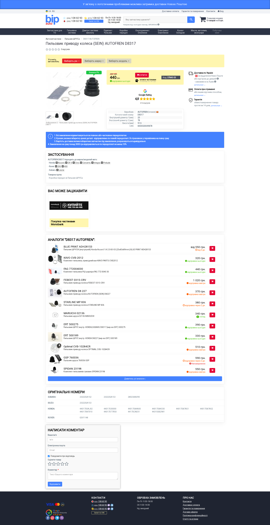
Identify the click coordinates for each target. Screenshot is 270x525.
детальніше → (199, 85)
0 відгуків (65, 49)
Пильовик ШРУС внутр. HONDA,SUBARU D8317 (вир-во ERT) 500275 (94, 327)
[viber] (62, 518)
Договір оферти (190, 512)
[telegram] (57, 518)
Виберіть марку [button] (93, 61)
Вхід (221, 11)
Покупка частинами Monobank (63, 223)
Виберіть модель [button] (118, 61)
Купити (143, 75)
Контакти (210, 11)
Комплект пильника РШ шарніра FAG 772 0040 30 (86, 272)
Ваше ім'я (52, 435)
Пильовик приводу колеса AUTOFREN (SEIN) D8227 (87, 294)
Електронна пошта (56, 445)
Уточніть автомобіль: (53, 60)
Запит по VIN (94, 21)
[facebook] (48, 518)
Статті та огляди (190, 519)
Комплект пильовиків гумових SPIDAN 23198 (84, 371)
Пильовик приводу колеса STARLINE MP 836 (84, 305)
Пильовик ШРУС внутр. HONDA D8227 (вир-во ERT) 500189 (90, 338)
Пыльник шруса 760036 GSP (76, 360)
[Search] (191, 19)
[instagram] (52, 518)
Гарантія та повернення (193, 11)
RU (53, 11)
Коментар (53, 470)
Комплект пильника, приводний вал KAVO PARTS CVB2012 (91, 260)
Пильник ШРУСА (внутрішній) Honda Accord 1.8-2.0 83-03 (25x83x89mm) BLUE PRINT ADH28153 (107, 249)
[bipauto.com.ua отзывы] (57, 513)
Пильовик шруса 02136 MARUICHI (79, 316)
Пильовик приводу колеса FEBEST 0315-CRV (84, 283)
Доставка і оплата (170, 11)
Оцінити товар (54, 460)
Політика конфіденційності (195, 515)
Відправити (55, 484)
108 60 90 (74, 18)
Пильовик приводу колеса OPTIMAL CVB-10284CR (87, 349)
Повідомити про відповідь (63, 456)
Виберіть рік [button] (71, 61)
